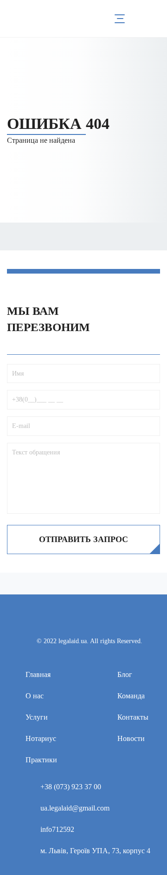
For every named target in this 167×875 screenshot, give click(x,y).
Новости (131, 738)
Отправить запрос (83, 539)
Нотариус (41, 738)
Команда (131, 696)
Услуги (37, 717)
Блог (124, 674)
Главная (38, 674)
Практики (41, 760)
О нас (35, 696)
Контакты (132, 717)
